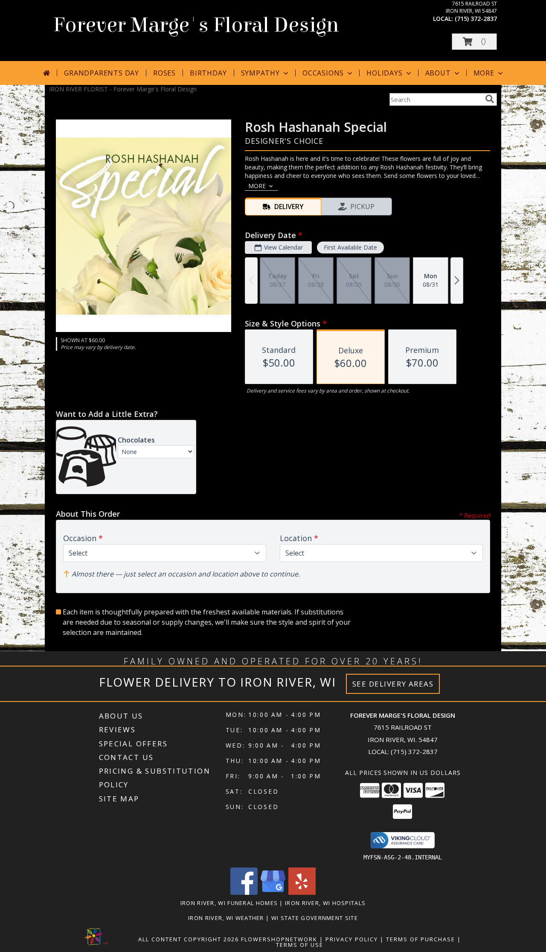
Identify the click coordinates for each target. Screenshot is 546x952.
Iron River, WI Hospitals (325, 903)
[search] (490, 99)
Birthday (208, 73)
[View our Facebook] (244, 892)
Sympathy (260, 73)
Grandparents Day (101, 73)
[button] (474, 41)
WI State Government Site (314, 918)
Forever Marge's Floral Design (196, 25)
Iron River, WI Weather (226, 918)
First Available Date (350, 247)
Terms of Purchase (420, 939)
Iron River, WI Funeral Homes (229, 903)
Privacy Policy (351, 939)
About (438, 73)
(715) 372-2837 (476, 19)
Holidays (384, 73)
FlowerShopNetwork (279, 939)
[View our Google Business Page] (273, 892)
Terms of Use (299, 945)
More (483, 73)
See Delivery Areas (393, 684)
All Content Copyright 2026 (188, 939)
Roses (164, 73)
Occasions (323, 73)
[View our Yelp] (302, 892)
